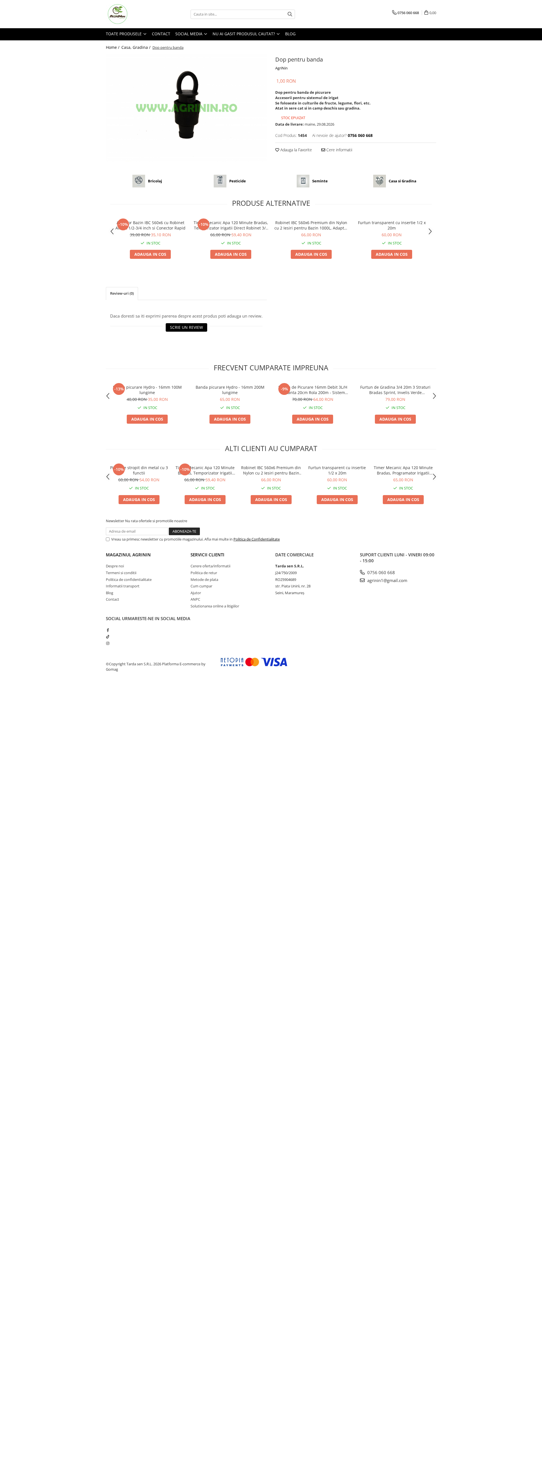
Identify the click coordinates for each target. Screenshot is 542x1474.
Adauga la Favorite (295, 149)
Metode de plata (204, 579)
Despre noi (115, 565)
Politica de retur (204, 572)
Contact (161, 33)
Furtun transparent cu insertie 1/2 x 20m (392, 225)
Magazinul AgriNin (128, 554)
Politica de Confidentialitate (256, 539)
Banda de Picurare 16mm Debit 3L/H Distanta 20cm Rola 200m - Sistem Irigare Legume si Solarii (312, 389)
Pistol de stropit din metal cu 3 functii (139, 470)
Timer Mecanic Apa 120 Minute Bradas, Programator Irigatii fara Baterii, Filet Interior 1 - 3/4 (403, 470)
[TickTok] (108, 636)
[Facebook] (108, 630)
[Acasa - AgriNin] (134, 14)
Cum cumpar (201, 586)
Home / (113, 47)
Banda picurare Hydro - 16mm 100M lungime (147, 389)
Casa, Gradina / (136, 47)
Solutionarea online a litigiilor (215, 606)
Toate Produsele (124, 33)
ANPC (195, 599)
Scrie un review (186, 327)
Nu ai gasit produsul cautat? (244, 33)
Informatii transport (122, 586)
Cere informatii (338, 149)
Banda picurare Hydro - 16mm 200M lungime (230, 389)
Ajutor (196, 592)
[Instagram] (108, 643)
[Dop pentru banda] (186, 107)
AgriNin (281, 68)
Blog (290, 33)
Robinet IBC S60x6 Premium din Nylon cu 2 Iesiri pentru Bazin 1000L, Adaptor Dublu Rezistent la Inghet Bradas (311, 225)
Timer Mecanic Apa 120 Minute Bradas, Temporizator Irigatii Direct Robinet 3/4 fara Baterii (231, 225)
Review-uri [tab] (122, 293)
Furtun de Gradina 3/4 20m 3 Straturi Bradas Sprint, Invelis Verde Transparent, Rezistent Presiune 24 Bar (395, 389)
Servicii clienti (207, 554)
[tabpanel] (186, 107)
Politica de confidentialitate (129, 579)
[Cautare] (290, 14)
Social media (189, 33)
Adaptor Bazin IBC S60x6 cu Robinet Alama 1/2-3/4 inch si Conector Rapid (150, 225)
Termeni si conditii (121, 572)
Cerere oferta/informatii (210, 565)
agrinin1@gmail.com (386, 580)
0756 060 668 (380, 572)
